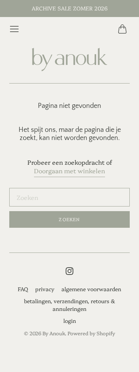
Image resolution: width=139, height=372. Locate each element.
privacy (44, 289)
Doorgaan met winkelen (69, 170)
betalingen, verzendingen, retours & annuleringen (69, 304)
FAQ (23, 289)
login (69, 320)
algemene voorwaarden (91, 289)
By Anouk (53, 332)
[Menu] (14, 29)
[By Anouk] (69, 59)
